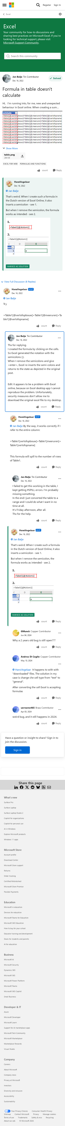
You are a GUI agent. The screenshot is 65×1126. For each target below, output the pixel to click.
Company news (10, 1075)
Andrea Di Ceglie (30, 656)
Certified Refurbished (12, 881)
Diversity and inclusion (13, 1091)
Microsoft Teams (10, 986)
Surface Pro (8, 802)
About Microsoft (10, 1069)
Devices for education (13, 912)
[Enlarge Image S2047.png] (28, 237)
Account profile (10, 854)
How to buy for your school (15, 928)
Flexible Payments (11, 892)
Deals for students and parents (16, 939)
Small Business (10, 996)
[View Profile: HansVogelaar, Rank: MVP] (6, 291)
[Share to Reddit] (32, 787)
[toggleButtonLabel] (60, 14)
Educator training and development (18, 933)
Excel (8, 14)
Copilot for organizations (14, 818)
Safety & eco (37, 1117)
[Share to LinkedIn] (16, 787)
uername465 (28, 707)
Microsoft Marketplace (13, 1038)
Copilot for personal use (13, 823)
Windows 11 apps (11, 839)
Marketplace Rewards (13, 1043)
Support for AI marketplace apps (17, 1028)
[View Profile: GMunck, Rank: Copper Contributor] (15, 633)
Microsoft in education (13, 907)
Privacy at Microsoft (12, 1080)
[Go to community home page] (11, 4)
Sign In (57, 4)
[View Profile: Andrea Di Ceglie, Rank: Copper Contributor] (15, 658)
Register (47, 4)
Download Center (11, 860)
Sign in (18, 750)
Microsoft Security (11, 965)
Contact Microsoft (22, 1114)
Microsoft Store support (13, 865)
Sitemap (7, 1114)
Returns (7, 870)
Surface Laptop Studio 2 (13, 813)
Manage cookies (49, 1114)
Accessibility (9, 1096)
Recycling (50, 1117)
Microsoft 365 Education (14, 923)
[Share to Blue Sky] (38, 787)
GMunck (25, 631)
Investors (7, 1085)
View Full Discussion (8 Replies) (20, 281)
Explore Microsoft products (15, 834)
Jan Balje (17, 76)
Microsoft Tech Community (14, 1033)
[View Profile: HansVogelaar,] (9, 183)
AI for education (10, 944)
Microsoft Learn (10, 1022)
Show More (12, 148)
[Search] (38, 5)
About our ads (9, 1121)
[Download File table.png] (22, 156)
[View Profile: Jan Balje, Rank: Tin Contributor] (6, 78)
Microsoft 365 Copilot (13, 991)
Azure (6, 1012)
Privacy (36, 1114)
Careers (7, 1064)
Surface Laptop (10, 807)
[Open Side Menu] (4, 4)
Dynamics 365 (9, 970)
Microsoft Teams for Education (16, 917)
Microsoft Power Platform (14, 980)
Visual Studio (9, 1049)
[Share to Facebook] (21, 787)
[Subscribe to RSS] (43, 787)
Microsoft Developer (12, 1017)
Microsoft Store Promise (14, 886)
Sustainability (9, 1101)
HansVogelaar (22, 181)
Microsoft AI (9, 959)
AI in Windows (10, 829)
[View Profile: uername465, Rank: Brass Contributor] (15, 709)
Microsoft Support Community (21, 42)
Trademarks (23, 1117)
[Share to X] (27, 787)
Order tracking (10, 876)
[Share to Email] (49, 787)
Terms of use (9, 1117)
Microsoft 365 (9, 975)
